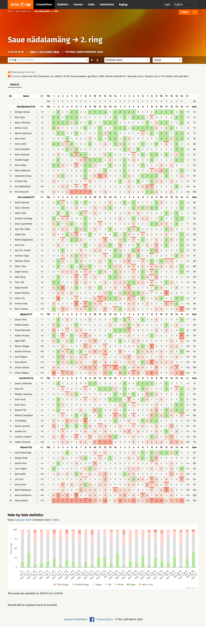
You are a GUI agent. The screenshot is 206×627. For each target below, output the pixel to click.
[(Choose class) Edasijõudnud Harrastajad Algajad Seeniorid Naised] (127, 60)
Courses (78, 4)
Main (10, 11)
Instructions (107, 4)
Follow (184, 12)
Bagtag (123, 4)
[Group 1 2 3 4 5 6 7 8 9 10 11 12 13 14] (167, 60)
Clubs (91, 4)
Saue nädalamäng (39, 39)
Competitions (44, 4)
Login (167, 4)
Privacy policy (105, 619)
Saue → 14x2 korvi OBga (44, 51)
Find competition (23, 11)
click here (30, 72)
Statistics (62, 4)
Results (14, 84)
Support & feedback (75, 619)
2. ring (91, 39)
